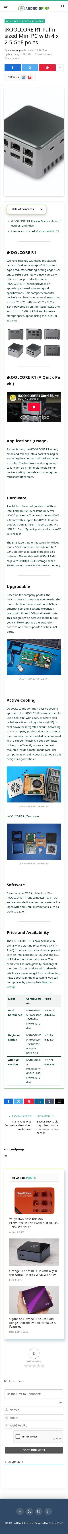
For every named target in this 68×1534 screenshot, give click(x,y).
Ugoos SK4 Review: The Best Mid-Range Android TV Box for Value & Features (32, 1323)
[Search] (62, 6)
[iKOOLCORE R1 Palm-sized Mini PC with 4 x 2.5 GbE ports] (34, 142)
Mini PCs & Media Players (24, 21)
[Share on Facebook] (13, 67)
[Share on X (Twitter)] (30, 67)
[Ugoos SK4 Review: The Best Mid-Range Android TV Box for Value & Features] (34, 1300)
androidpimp (14, 50)
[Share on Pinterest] (47, 67)
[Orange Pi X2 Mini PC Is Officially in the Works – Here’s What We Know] (34, 1252)
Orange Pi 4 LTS (49, 231)
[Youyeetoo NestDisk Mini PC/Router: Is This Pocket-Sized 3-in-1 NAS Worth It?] (34, 1200)
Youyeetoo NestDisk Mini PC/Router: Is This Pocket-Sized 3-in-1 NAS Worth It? (34, 1223)
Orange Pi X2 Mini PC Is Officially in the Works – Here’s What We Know (33, 1273)
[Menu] (6, 6)
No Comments (45, 54)
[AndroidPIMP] (34, 6)
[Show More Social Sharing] (60, 67)
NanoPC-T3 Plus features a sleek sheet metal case (18, 1125)
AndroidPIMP (56, 1523)
